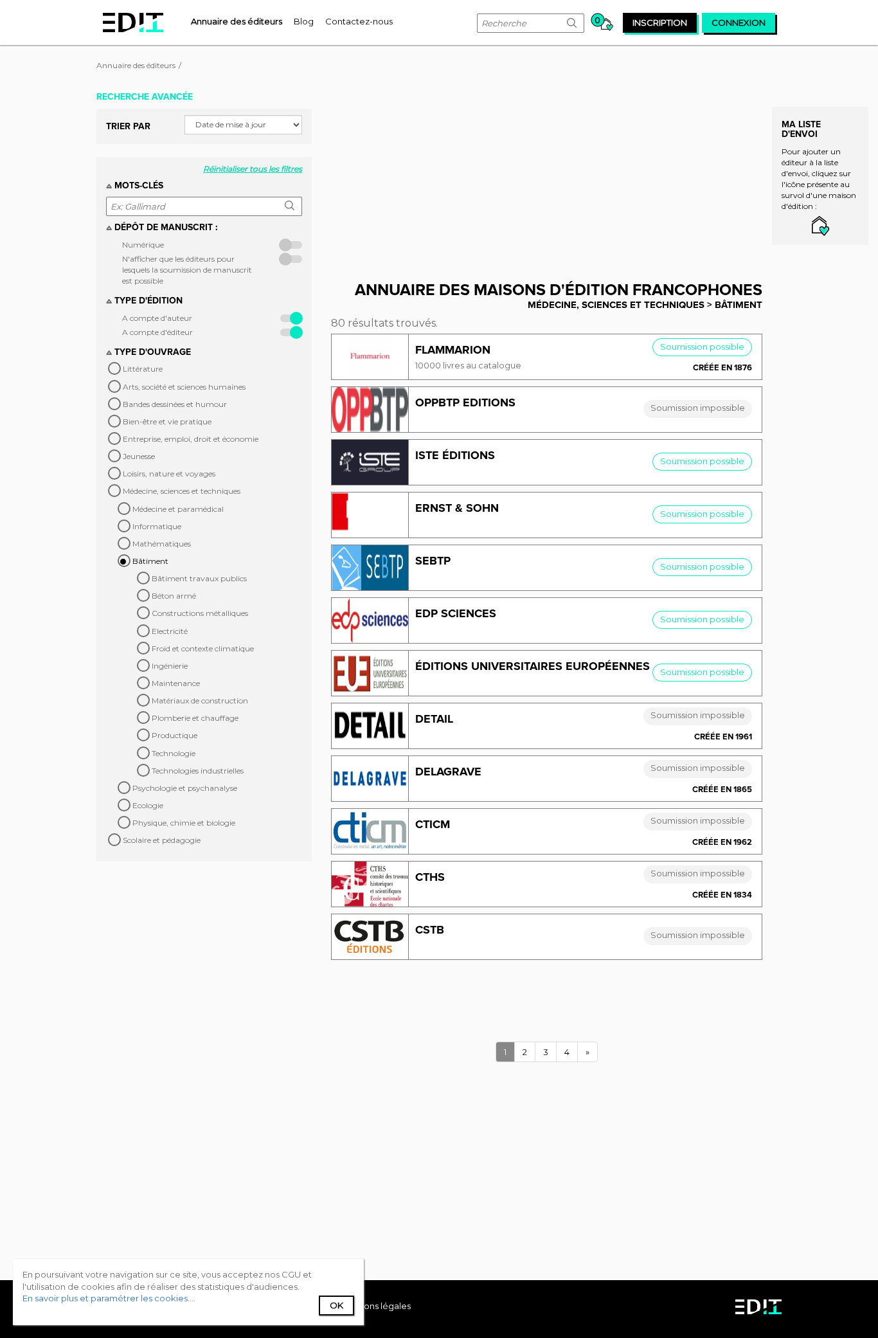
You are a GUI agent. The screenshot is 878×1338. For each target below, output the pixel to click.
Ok (336, 1305)
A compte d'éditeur (157, 332)
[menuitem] (236, 21)
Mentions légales (375, 1306)
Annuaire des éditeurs (135, 65)
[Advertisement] (556, 176)
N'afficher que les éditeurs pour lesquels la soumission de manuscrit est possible (187, 269)
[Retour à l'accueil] (133, 22)
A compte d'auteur (157, 318)
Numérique (143, 244)
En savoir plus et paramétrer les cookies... (107, 1298)
